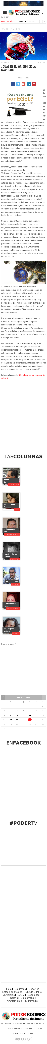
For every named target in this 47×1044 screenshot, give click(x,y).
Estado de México (11, 29)
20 (23, 720)
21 (30, 720)
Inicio (9, 988)
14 (30, 715)
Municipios (9, 994)
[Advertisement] (23, 421)
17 (4, 720)
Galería (14, 997)
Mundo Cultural (34, 991)
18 (11, 720)
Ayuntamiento (14, 1000)
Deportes (34, 988)
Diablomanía (27, 997)
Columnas (20, 988)
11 (11, 715)
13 (23, 715)
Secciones (33, 994)
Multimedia (31, 1000)
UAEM (21, 994)
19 (17, 720)
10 (4, 715)
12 (17, 715)
